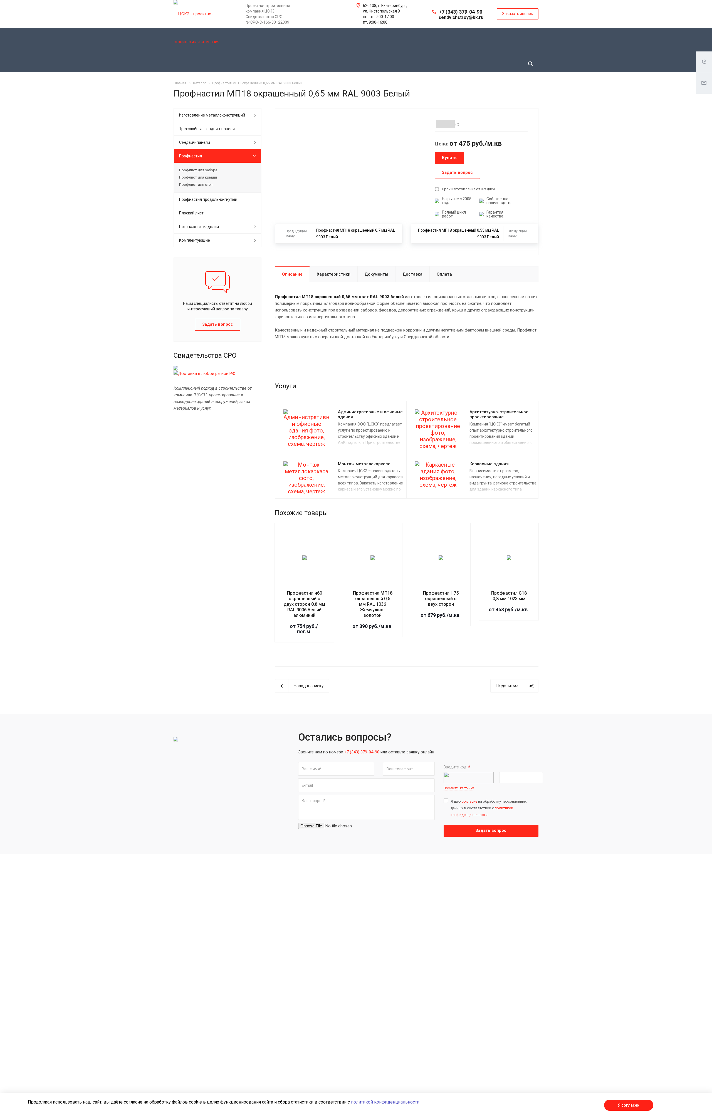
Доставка (412, 274)
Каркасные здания (489, 463)
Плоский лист (191, 213)
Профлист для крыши (198, 177)
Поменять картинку (459, 788)
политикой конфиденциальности (385, 1102)
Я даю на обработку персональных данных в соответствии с (488, 808)
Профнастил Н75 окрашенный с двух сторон (441, 598)
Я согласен (628, 1105)
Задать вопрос (491, 830)
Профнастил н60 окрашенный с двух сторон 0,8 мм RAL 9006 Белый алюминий (304, 604)
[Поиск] (530, 64)
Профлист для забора (198, 170)
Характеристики (333, 274)
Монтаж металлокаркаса (364, 463)
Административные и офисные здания (370, 414)
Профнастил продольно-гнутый (208, 199)
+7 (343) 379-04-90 (460, 12)
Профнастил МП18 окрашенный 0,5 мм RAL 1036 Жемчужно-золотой (372, 604)
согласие (469, 801)
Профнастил (190, 156)
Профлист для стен (195, 184)
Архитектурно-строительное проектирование (498, 414)
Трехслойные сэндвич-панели (207, 129)
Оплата (444, 274)
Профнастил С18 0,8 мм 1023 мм (509, 595)
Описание (292, 274)
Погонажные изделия (199, 226)
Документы (376, 274)
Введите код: (457, 767)
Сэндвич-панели (194, 142)
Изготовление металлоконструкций (212, 115)
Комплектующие (194, 240)
